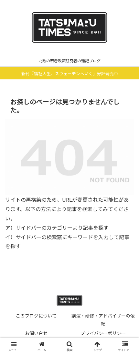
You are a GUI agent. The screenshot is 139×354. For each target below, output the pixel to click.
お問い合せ (36, 333)
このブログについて (36, 315)
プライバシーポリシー (103, 333)
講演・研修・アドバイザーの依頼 (103, 319)
